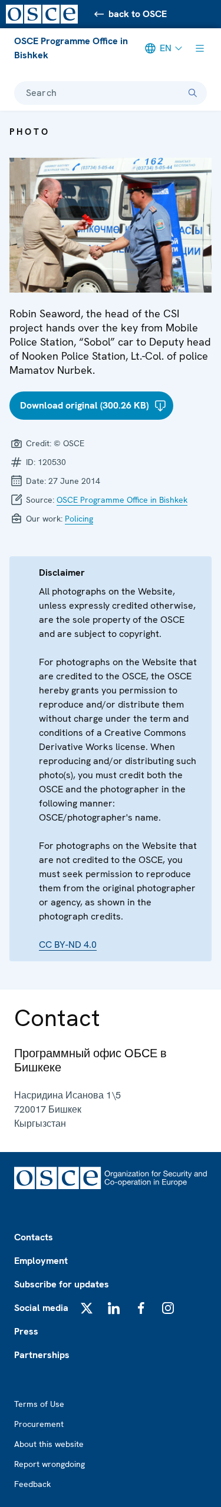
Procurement (39, 1424)
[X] (86, 1308)
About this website (49, 1444)
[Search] (192, 93)
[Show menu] (200, 48)
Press (26, 1331)
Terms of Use (39, 1404)
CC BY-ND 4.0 (68, 944)
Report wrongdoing (49, 1464)
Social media (41, 1308)
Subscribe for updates (61, 1284)
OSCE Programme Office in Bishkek (71, 48)
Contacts (33, 1237)
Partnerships (42, 1355)
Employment (41, 1260)
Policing (79, 518)
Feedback (32, 1484)
